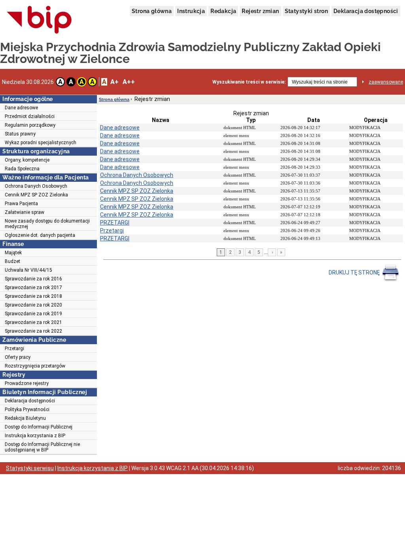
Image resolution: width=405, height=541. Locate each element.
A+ (114, 82)
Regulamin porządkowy (30, 125)
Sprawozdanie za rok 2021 (33, 322)
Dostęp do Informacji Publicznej (38, 427)
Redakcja (223, 11)
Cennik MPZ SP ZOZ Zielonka (36, 195)
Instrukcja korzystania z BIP (35, 435)
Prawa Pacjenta (21, 203)
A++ (129, 82)
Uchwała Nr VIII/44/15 (28, 270)
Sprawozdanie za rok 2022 (33, 331)
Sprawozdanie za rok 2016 (33, 279)
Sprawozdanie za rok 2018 (33, 296)
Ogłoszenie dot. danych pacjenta (40, 235)
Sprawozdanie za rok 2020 (33, 305)
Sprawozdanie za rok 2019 (33, 313)
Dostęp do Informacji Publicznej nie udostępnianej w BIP (42, 447)
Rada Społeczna (22, 168)
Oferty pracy (17, 357)
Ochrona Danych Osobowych (36, 186)
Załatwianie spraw (24, 212)
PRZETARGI (114, 222)
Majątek (13, 252)
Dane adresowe (21, 107)
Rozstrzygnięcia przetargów (35, 366)
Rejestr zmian (260, 11)
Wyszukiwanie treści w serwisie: (249, 82)
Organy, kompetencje (27, 160)
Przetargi (14, 348)
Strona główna (152, 11)
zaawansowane (386, 82)
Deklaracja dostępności (365, 11)
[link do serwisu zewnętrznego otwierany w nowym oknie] (39, 20)
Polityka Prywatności (27, 409)
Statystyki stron (306, 11)
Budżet (12, 261)
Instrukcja (191, 11)
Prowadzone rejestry (27, 383)
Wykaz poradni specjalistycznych (40, 142)
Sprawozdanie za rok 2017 (33, 287)
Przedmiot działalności (30, 116)
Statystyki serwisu (30, 468)
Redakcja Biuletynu (25, 418)
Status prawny (20, 134)
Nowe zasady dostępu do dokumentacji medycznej (47, 223)
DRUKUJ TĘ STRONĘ (355, 272)
